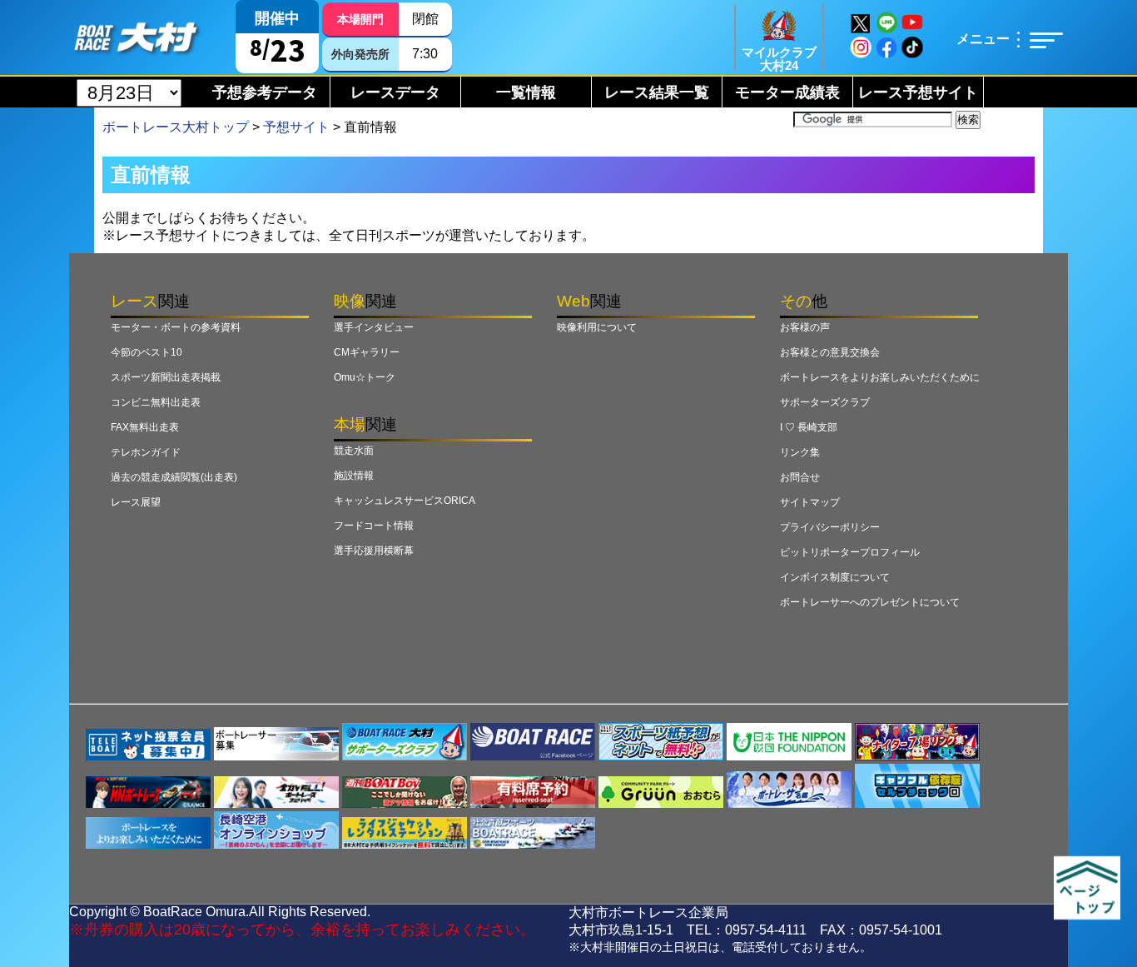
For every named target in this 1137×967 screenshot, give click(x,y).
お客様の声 (805, 327)
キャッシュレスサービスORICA (404, 500)
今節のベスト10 (146, 352)
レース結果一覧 (656, 92)
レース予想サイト (918, 92)
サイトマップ (810, 502)
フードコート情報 (374, 525)
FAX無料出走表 (145, 427)
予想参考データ (264, 92)
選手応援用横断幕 (374, 550)
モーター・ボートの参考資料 (176, 327)
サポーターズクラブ (825, 402)
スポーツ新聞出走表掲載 (166, 377)
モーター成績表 (787, 92)
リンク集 (800, 452)
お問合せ (800, 477)
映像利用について (597, 327)
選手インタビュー (374, 327)
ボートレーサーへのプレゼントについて (870, 602)
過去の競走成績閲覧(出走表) (174, 477)
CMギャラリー (367, 352)
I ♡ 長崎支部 (808, 427)
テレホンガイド (146, 452)
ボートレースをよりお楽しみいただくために (880, 377)
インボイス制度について (835, 577)
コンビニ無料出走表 (156, 402)
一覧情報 (526, 92)
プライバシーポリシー (830, 527)
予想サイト (296, 127)
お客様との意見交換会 (830, 352)
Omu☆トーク (364, 377)
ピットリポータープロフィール (850, 552)
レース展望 (136, 502)
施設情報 (354, 475)
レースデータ (395, 92)
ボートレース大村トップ (175, 127)
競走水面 (354, 450)
